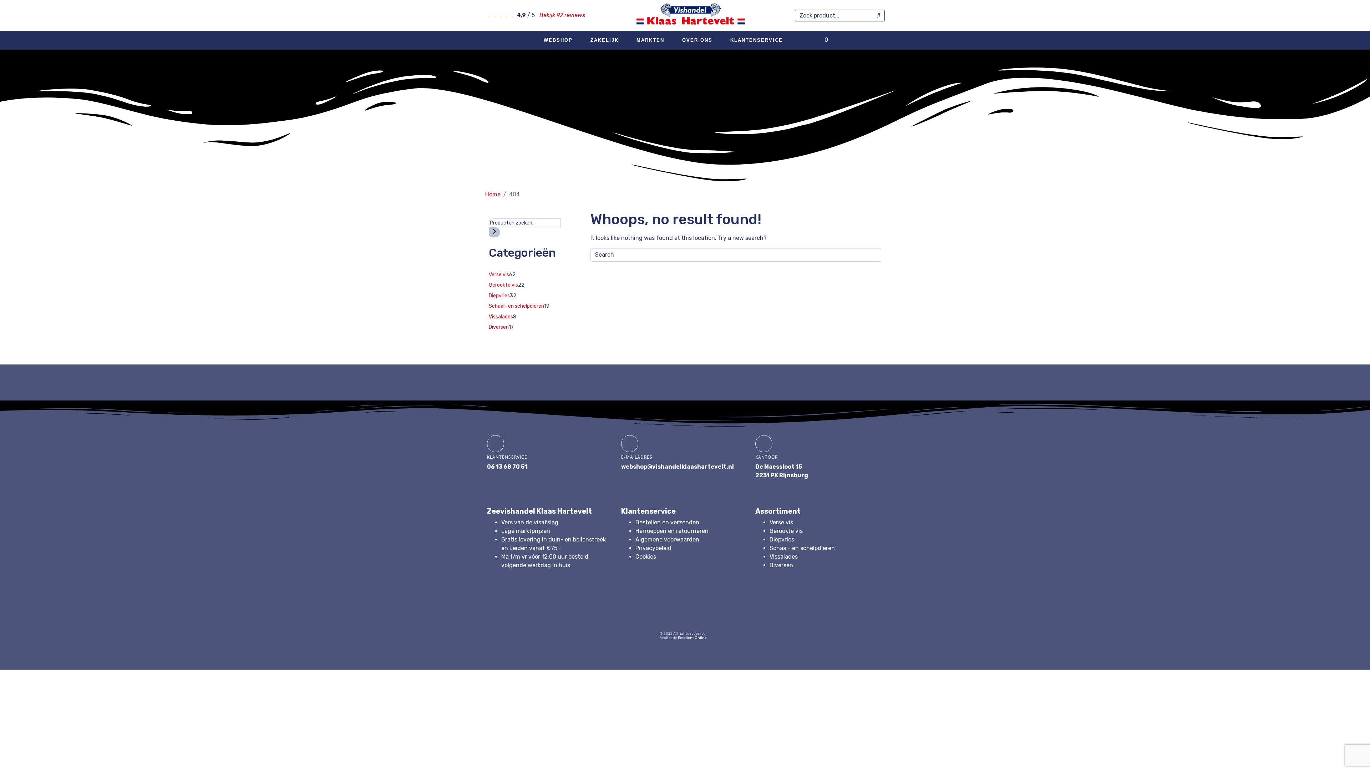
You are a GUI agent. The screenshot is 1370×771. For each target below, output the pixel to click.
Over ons (697, 40)
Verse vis (781, 522)
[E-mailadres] (629, 443)
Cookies (645, 556)
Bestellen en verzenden (667, 522)
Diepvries (782, 539)
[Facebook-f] (642, 613)
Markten (650, 40)
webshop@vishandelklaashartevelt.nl (677, 466)
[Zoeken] (494, 232)
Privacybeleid (653, 548)
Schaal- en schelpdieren (802, 548)
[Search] (878, 15)
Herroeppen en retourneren (672, 531)
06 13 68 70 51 (507, 466)
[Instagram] (669, 613)
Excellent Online (692, 638)
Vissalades (784, 556)
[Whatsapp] (724, 613)
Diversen (781, 565)
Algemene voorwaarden (667, 539)
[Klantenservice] (495, 443)
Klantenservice (756, 40)
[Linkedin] (697, 613)
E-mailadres (637, 457)
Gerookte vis (786, 531)
